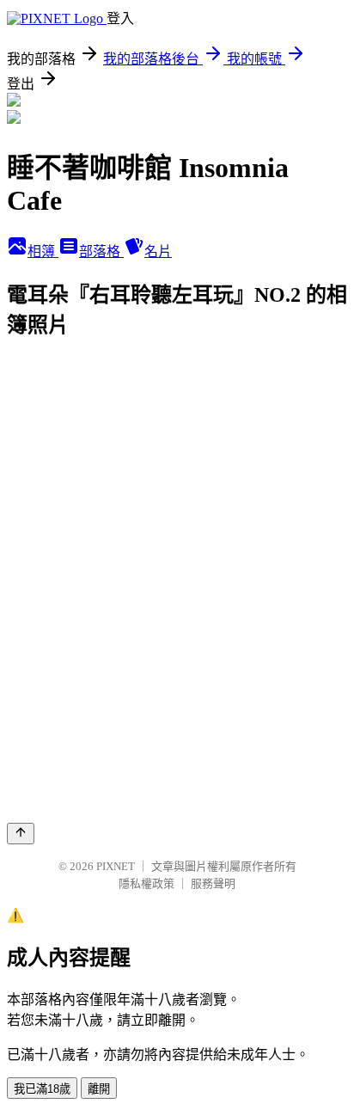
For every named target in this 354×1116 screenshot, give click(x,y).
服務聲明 (213, 883)
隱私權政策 (146, 883)
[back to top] (20, 833)
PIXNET (115, 866)
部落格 (101, 251)
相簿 (42, 251)
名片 (158, 251)
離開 (99, 1088)
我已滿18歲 (42, 1088)
